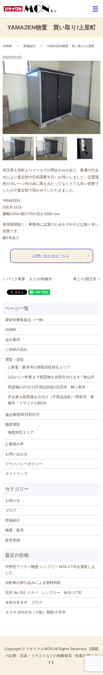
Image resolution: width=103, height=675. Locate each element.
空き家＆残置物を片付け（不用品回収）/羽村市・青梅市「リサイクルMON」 (51, 400)
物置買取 (12, 424)
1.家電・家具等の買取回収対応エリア (39, 367)
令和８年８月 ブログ (23, 602)
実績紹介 (29, 46)
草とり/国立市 (84, 279)
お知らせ (12, 500)
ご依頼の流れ (16, 349)
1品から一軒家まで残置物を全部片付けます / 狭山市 (51, 377)
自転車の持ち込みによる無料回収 (33, 582)
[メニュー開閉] (95, 9)
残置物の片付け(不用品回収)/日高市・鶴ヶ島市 (47, 387)
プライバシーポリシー (23, 464)
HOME (7, 46)
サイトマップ (16, 474)
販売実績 (12, 540)
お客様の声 (14, 444)
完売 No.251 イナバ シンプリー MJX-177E (43, 592)
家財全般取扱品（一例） (25, 320)
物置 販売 (14, 530)
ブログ (10, 510)
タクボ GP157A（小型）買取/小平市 (35, 612)
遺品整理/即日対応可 (22, 414)
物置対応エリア (21, 432)
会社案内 (12, 340)
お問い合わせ (16, 454)
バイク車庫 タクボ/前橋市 (29, 279)
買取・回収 (14, 359)
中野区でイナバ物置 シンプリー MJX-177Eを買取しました (50, 570)
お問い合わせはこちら (50, 256)
